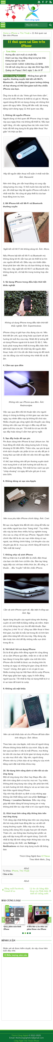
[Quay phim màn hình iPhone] (14, 915)
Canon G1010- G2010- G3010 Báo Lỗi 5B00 (24, 64)
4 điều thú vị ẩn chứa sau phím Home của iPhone (37, 927)
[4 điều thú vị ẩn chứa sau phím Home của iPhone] (38, 915)
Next (3, 920)
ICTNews (45, 856)
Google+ (47, 2)
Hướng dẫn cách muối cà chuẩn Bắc (21, 55)
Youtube (39, 2)
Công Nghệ (18, 1041)
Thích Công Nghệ (19, 1035)
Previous (49, 920)
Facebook (43, 2)
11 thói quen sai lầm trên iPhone (26, 44)
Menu (3, 2)
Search (50, 25)
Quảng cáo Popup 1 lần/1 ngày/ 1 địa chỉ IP (24, 70)
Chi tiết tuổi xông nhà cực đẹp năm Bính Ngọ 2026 (27, 67)
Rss (50, 2)
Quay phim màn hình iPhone (12, 927)
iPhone (15, 871)
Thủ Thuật (24, 871)
